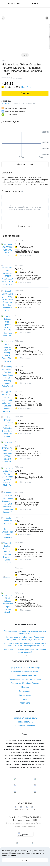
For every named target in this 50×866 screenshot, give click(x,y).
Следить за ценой (25, 164)
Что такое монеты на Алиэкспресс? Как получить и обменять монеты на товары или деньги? (25, 644)
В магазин (25, 93)
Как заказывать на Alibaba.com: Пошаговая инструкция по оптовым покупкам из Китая (25, 638)
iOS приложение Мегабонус (25, 675)
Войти (35, 4)
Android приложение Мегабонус (25, 671)
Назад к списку (3, 18)
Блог (25, 699)
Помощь (25, 687)
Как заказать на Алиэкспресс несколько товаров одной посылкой (25, 651)
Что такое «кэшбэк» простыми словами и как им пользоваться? (25, 632)
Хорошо (25, 860)
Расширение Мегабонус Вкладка (25, 683)
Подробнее (26, 87)
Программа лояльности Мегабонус (25, 667)
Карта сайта (25, 703)
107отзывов (6, 103)
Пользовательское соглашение (19, 823)
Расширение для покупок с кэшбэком (25, 679)
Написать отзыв (25, 226)
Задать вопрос (25, 691)
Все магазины (25, 695)
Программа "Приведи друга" (25, 718)
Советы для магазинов (25, 726)
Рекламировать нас (25, 722)
